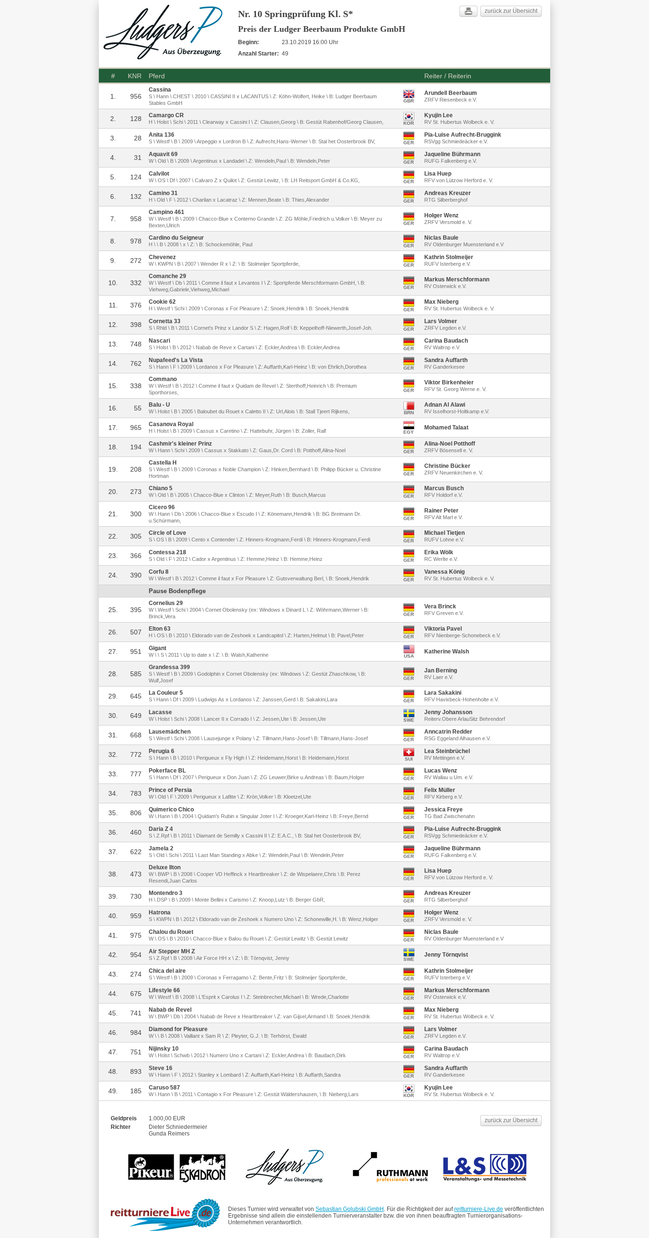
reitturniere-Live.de (478, 1209)
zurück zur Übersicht (511, 11)
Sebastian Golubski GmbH (349, 1209)
